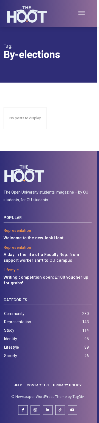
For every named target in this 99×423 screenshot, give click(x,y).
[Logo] (48, 174)
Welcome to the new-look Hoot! (34, 237)
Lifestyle (11, 270)
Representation (17, 230)
